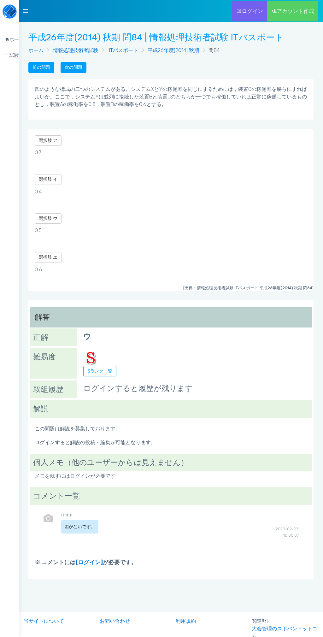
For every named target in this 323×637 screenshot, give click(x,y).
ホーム (36, 50)
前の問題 (41, 67)
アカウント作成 (295, 11)
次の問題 (73, 67)
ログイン (252, 11)
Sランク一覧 (99, 371)
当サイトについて (44, 621)
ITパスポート (123, 50)
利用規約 (186, 621)
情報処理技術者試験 (75, 50)
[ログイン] (89, 562)
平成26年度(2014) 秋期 (173, 50)
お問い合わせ (115, 621)
